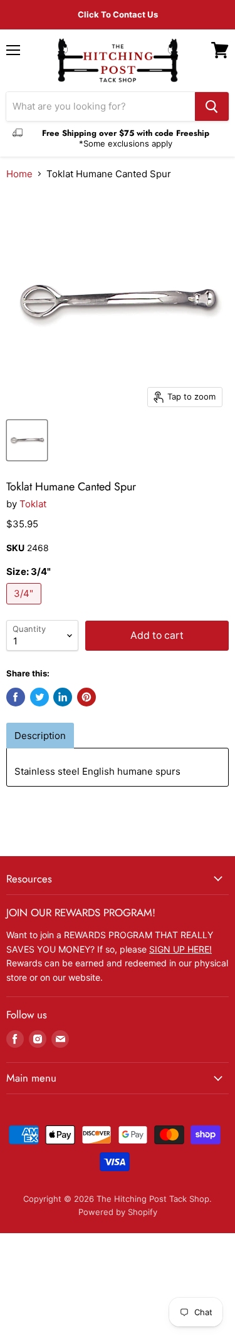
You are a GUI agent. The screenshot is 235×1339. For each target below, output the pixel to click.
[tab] (40, 735)
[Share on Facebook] (15, 697)
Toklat (32, 504)
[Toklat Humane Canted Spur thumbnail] (27, 440)
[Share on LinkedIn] (62, 697)
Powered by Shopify (117, 1212)
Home (19, 173)
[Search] (212, 106)
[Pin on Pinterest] (86, 697)
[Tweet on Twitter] (39, 697)
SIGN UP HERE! (180, 949)
